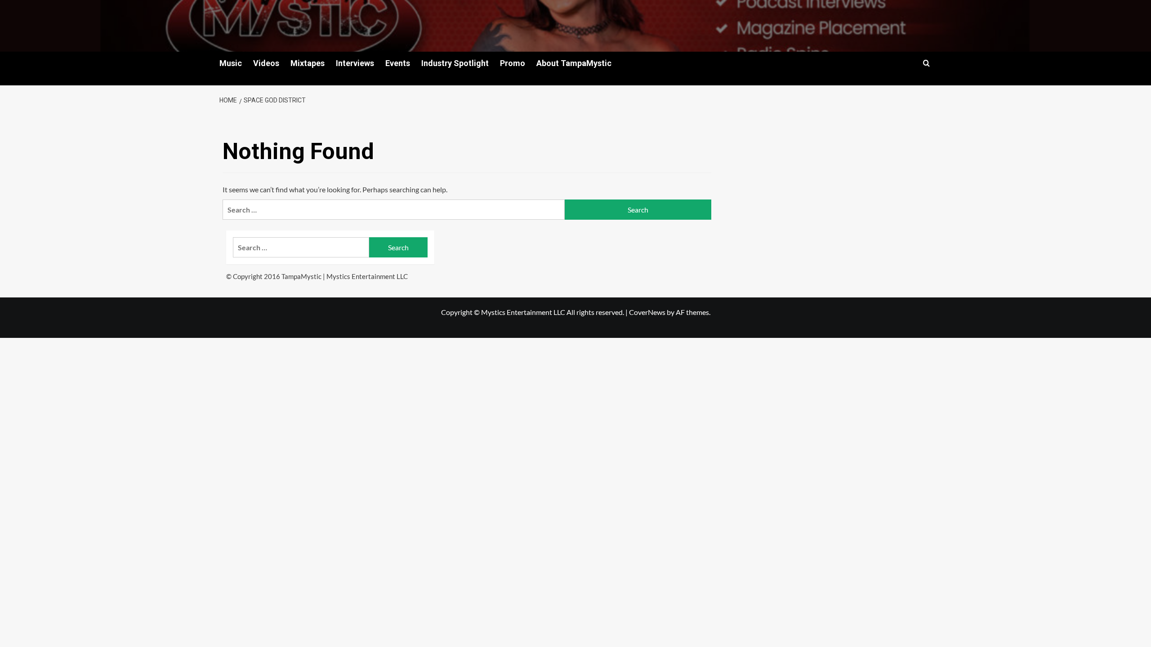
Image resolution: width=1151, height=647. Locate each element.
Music (230, 63)
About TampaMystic (573, 63)
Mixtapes (307, 63)
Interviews (355, 63)
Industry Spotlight (455, 63)
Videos (266, 63)
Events (397, 63)
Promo (512, 63)
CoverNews (647, 312)
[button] (926, 63)
